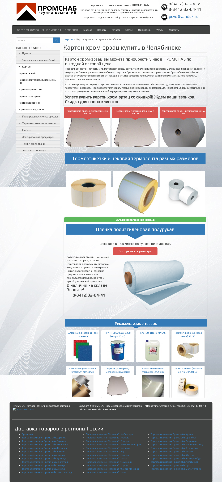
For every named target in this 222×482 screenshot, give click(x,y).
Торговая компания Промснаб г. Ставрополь (175, 448)
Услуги (159, 29)
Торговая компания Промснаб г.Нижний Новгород (114, 444)
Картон (26, 66)
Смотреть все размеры (135, 251)
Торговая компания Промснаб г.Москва (107, 437)
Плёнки (26, 130)
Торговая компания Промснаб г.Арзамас (108, 448)
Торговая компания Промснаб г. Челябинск (46, 30)
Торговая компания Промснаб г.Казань (107, 455)
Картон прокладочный (31, 109)
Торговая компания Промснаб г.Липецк (43, 465)
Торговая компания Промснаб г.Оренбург (173, 437)
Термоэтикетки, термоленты (39, 123)
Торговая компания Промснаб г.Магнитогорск (176, 468)
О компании (144, 29)
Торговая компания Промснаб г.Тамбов (43, 451)
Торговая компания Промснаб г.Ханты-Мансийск (112, 468)
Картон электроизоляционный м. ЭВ (37, 81)
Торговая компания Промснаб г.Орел (106, 458)
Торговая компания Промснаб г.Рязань (107, 441)
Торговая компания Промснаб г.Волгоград (45, 461)
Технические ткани (33, 143)
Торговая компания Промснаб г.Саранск (44, 437)
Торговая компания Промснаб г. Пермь (172, 451)
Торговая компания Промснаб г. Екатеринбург (176, 458)
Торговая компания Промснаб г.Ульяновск (45, 444)
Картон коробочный (30, 102)
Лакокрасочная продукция (38, 137)
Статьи (129, 29)
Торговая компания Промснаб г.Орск (171, 465)
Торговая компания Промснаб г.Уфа (106, 451)
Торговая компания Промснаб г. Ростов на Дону (177, 444)
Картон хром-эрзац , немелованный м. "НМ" (183, 112)
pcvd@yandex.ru (184, 16)
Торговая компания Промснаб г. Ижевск (173, 455)
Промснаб (27, 434)
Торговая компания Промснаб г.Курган (172, 434)
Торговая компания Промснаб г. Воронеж (44, 448)
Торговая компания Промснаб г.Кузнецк (44, 458)
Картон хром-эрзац (30, 96)
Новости (101, 29)
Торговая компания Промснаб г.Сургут (107, 465)
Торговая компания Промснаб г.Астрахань (174, 441)
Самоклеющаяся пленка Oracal (38, 60)
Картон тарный (27, 73)
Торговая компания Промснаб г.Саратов (44, 441)
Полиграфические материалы (40, 116)
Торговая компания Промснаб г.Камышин (109, 461)
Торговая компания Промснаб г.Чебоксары (109, 434)
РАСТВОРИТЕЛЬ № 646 (153, 332)
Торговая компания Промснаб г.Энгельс (43, 468)
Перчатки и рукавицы (34, 150)
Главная (87, 29)
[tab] (38, 53)
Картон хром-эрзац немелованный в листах (87, 112)
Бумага (26, 53)
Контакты (174, 29)
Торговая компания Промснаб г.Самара (43, 455)
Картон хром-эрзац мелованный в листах (135, 112)
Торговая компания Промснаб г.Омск (106, 472)
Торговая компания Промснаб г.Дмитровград (47, 472)
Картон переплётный (30, 89)
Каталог (116, 29)
